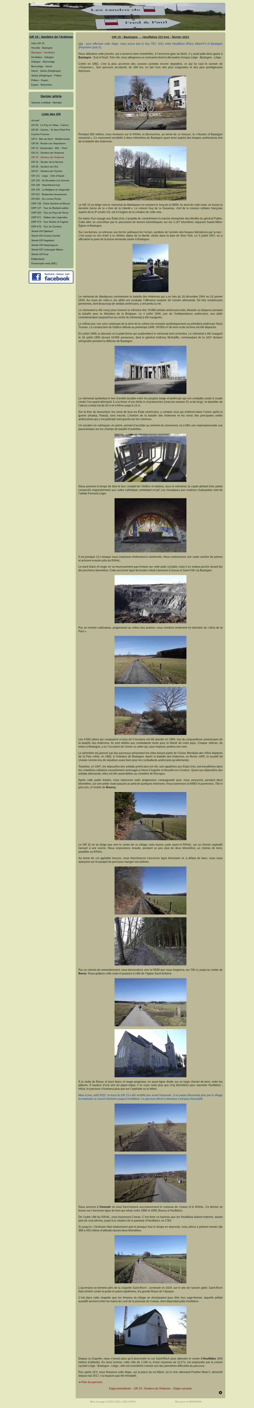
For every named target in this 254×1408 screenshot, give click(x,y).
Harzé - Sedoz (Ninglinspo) (46, 70)
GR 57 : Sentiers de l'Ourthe (46, 171)
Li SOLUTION (128, 1401)
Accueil (35, 120)
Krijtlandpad (37, 258)
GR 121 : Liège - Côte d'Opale (47, 175)
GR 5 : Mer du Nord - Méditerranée (50, 138)
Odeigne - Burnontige (43, 61)
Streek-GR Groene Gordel (45, 235)
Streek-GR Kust (39, 254)
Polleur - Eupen (39, 80)
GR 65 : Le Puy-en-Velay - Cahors (50, 125)
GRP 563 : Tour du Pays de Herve (49, 212)
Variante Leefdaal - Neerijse (46, 102)
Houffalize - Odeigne (42, 57)
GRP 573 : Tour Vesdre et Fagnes (49, 221)
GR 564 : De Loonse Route (46, 198)
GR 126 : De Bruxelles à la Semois (50, 180)
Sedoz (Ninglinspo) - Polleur (46, 75)
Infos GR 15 (37, 43)
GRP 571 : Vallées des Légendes (49, 217)
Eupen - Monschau (41, 84)
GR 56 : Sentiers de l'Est (44, 166)
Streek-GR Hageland (42, 240)
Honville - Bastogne (42, 47)
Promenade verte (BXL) (44, 263)
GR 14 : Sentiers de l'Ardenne (47, 152)
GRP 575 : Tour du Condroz (46, 226)
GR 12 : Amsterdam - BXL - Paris (49, 148)
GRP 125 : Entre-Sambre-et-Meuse (50, 203)
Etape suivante (182, 1388)
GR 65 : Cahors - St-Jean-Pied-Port (50, 129)
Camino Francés (40, 134)
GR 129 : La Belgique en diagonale (50, 189)
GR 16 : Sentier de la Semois (47, 162)
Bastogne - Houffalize (43, 52)
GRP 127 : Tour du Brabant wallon (50, 208)
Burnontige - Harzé (41, 66)
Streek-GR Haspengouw (44, 245)
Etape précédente (120, 1388)
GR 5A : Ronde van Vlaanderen (48, 143)
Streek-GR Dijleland (42, 231)
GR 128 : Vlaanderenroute (45, 185)
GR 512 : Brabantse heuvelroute (49, 194)
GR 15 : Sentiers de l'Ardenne (47, 157)
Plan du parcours (91, 1382)
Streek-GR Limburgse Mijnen (47, 249)
